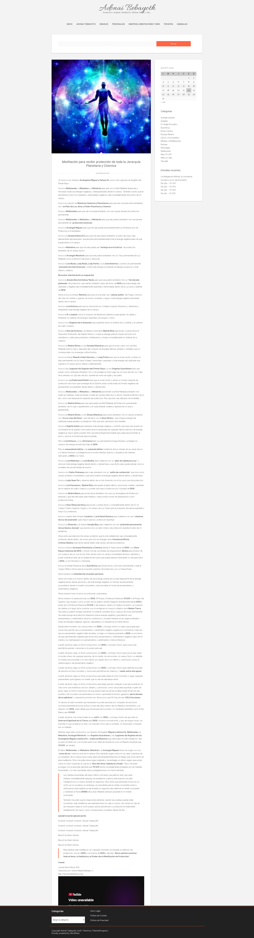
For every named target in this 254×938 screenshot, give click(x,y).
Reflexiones (166, 151)
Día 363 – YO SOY (168, 187)
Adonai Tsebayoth (127, 8)
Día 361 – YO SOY (168, 193)
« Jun (163, 102)
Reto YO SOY (166, 154)
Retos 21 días (166, 158)
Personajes (118, 24)
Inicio (69, 24)
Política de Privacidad (99, 920)
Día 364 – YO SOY (168, 183)
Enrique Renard (167, 134)
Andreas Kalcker (168, 118)
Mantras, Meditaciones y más (144, 24)
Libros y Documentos (170, 138)
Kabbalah (182, 24)
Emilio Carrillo (167, 131)
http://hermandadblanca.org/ (70, 874)
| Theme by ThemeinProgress (94, 931)
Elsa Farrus (165, 128)
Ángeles (104, 24)
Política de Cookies (98, 916)
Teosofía (168, 24)
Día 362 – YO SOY (168, 190)
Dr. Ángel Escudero (169, 124)
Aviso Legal (95, 911)
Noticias (164, 144)
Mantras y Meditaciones (171, 141)
